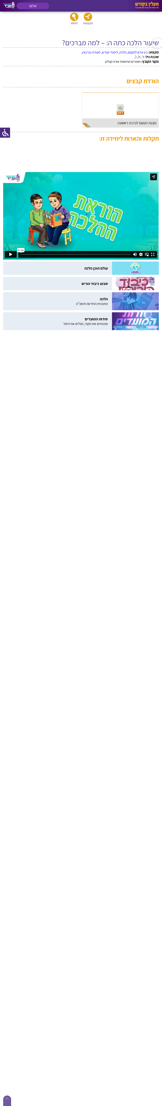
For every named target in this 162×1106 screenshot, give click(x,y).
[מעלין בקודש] (147, 7)
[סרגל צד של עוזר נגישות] (5, 133)
